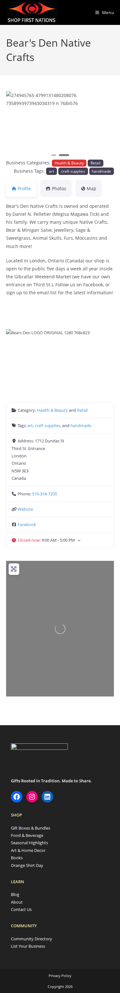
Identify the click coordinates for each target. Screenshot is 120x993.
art (51, 171)
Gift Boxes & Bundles (30, 828)
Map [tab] (91, 188)
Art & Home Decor (28, 850)
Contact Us (21, 909)
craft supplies (73, 171)
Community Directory (31, 939)
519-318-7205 (44, 494)
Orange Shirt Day (27, 865)
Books (17, 858)
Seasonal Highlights (29, 843)
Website (25, 509)
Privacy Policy (60, 975)
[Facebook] (16, 796)
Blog (15, 894)
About (17, 902)
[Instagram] (32, 796)
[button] (14, 124)
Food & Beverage (27, 835)
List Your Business (28, 946)
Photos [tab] (59, 188)
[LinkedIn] (47, 796)
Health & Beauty (69, 162)
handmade (101, 171)
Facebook (27, 524)
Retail (95, 162)
